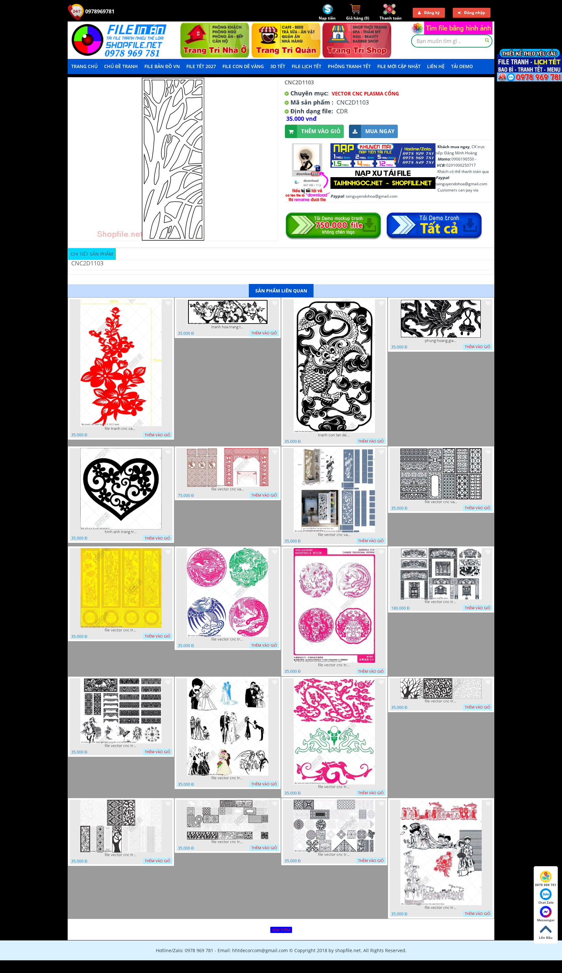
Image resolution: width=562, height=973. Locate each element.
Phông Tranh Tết (349, 66)
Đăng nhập (474, 12)
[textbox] (451, 41)
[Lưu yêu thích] (168, 303)
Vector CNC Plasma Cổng (365, 93)
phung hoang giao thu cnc (441, 340)
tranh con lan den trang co (334, 435)
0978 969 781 (545, 884)
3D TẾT (277, 66)
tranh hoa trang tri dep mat (227, 327)
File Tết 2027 (201, 66)
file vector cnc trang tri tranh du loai (121, 855)
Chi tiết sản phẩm (92, 254)
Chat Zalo (546, 902)
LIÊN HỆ (436, 66)
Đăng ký (432, 12)
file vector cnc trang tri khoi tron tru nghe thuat (334, 854)
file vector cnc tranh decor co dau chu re (227, 778)
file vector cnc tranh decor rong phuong (227, 639)
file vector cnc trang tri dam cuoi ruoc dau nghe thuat (441, 907)
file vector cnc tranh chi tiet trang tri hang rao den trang (441, 701)
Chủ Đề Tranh (121, 66)
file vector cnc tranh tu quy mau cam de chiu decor (121, 630)
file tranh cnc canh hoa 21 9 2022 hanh (121, 428)
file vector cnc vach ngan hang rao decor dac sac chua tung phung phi (441, 502)
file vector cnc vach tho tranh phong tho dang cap (227, 489)
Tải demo (462, 66)
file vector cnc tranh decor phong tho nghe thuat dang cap (441, 601)
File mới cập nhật (399, 66)
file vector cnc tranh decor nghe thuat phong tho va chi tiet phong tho (121, 745)
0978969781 (99, 11)
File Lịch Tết (306, 66)
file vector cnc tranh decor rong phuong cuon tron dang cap (334, 665)
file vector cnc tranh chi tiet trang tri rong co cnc (334, 786)
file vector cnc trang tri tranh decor (227, 841)
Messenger (546, 920)
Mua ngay (380, 131)
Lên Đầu (546, 937)
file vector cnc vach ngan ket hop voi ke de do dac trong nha (334, 534)
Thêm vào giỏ (321, 131)
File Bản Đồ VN (162, 66)
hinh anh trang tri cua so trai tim (121, 531)
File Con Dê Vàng (243, 66)
